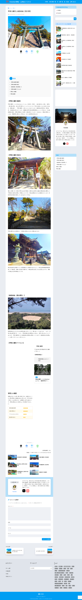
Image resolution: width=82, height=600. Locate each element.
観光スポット (9, 576)
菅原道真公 (65, 587)
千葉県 (71, 568)
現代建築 (69, 581)
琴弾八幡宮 (13, 94)
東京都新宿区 (66, 579)
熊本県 (65, 581)
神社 (50, 450)
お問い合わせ (73, 1)
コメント (10, 506)
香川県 (49, 452)
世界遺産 (56, 568)
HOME (46, 1)
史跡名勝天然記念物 (62, 570)
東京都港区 (72, 579)
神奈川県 (65, 583)
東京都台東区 (61, 579)
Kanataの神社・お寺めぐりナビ (20, 2)
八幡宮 (32, 452)
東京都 (56, 579)
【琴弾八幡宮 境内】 (15, 84)
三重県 (73, 566)
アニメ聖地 (60, 566)
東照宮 (56, 581)
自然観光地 (56, 587)
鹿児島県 (70, 587)
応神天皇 (45, 452)
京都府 (65, 568)
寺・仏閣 (8, 568)
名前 (9, 522)
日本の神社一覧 (52, 1)
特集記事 (8, 571)
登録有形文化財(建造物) (59, 583)
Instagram (27, 492)
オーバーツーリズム (67, 566)
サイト (9, 533)
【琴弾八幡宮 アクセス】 (16, 89)
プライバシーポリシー (41, 596)
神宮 (69, 583)
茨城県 (61, 587)
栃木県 (60, 581)
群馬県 (73, 585)
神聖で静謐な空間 (58, 585)
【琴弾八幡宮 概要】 (15, 82)
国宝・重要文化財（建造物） (59, 572)
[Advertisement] (29, 65)
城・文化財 (66, 1)
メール (9, 527)
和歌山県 (68, 570)
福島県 (63, 585)
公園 (68, 568)
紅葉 (66, 585)
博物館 (56, 570)
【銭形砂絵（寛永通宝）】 (16, 86)
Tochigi (56, 566)
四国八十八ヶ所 (38, 452)
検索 (75, 18)
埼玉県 (67, 572)
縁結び (70, 585)
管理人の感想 (13, 91)
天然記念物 (71, 572)
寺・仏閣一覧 (60, 1)
